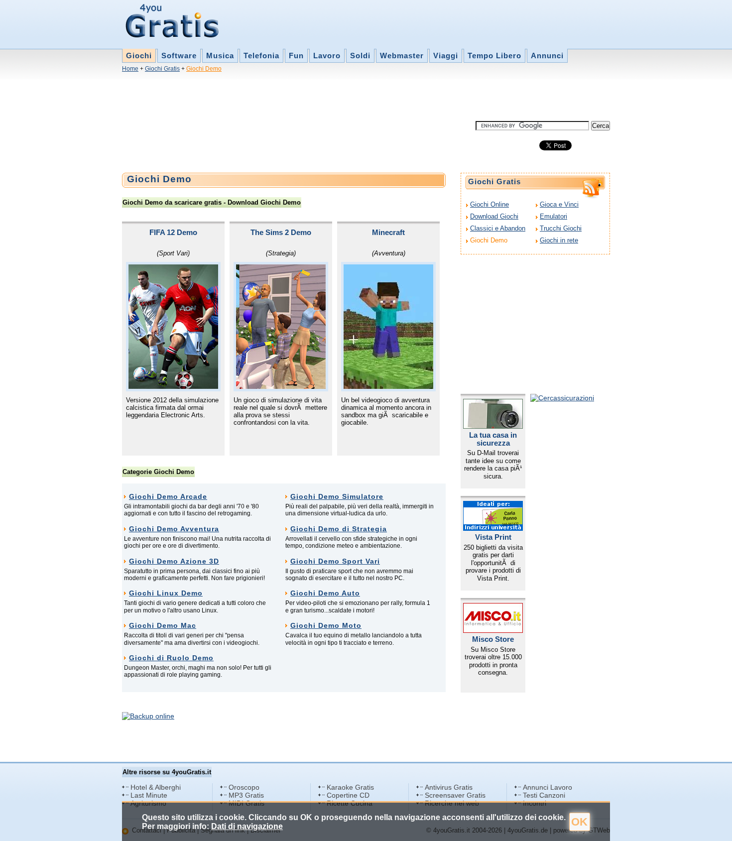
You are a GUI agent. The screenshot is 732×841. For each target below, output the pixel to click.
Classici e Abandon (497, 228)
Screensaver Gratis (455, 795)
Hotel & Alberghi (155, 787)
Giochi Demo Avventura (174, 529)
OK (579, 822)
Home (130, 68)
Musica (220, 55)
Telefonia (261, 55)
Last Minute (148, 795)
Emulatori (553, 216)
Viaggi (445, 55)
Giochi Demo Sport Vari (335, 561)
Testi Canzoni (544, 795)
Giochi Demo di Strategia (338, 529)
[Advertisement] (303, 98)
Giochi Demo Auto (325, 593)
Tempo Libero (494, 55)
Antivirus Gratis (449, 787)
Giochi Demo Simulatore (336, 496)
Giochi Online (489, 204)
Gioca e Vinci (559, 204)
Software (179, 55)
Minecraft (388, 232)
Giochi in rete (559, 240)
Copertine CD (348, 795)
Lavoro (327, 55)
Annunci (547, 55)
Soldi (360, 55)
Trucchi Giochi (561, 228)
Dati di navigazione (247, 826)
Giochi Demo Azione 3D (174, 561)
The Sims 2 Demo (280, 232)
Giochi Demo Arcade (168, 496)
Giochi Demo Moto (326, 625)
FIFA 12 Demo (173, 232)
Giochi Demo (204, 68)
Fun (296, 55)
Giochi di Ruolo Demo (171, 658)
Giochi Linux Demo (166, 593)
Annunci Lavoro (547, 787)
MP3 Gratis (246, 795)
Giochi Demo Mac (162, 625)
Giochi (139, 55)
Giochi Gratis (162, 68)
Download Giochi (494, 216)
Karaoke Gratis (350, 787)
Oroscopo (244, 787)
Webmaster (402, 55)
